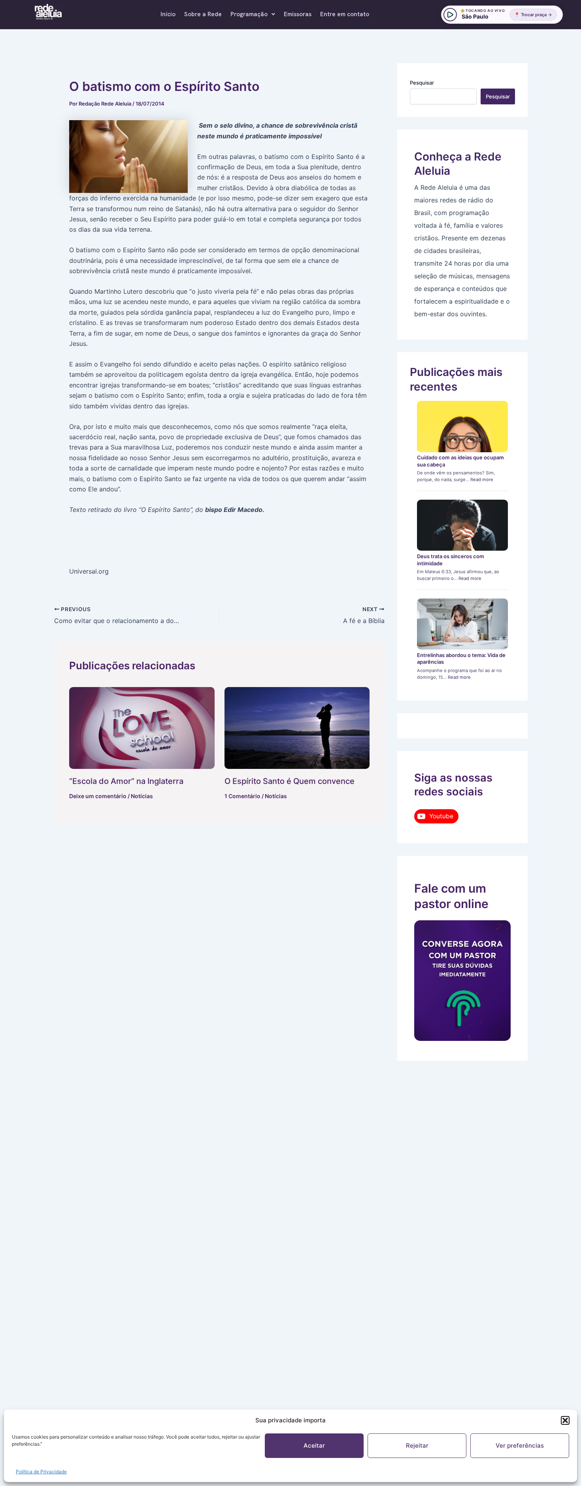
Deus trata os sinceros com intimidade (450, 559)
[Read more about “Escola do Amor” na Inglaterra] (142, 728)
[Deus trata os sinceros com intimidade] (462, 525)
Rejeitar (417, 1445)
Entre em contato (344, 14)
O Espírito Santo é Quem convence (289, 781)
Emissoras (297, 14)
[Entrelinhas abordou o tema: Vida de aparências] (462, 624)
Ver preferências (520, 1445)
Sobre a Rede (203, 14)
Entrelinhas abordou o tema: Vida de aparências (461, 658)
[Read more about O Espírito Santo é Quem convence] (297, 728)
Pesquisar (422, 82)
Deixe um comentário (97, 796)
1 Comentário (242, 796)
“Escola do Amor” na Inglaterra (126, 781)
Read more (481, 479)
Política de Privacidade (41, 1472)
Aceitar (314, 1445)
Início (167, 14)
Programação (249, 14)
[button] (565, 1420)
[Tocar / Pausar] (450, 14)
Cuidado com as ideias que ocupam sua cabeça (460, 461)
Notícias (142, 796)
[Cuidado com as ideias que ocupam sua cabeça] (462, 426)
